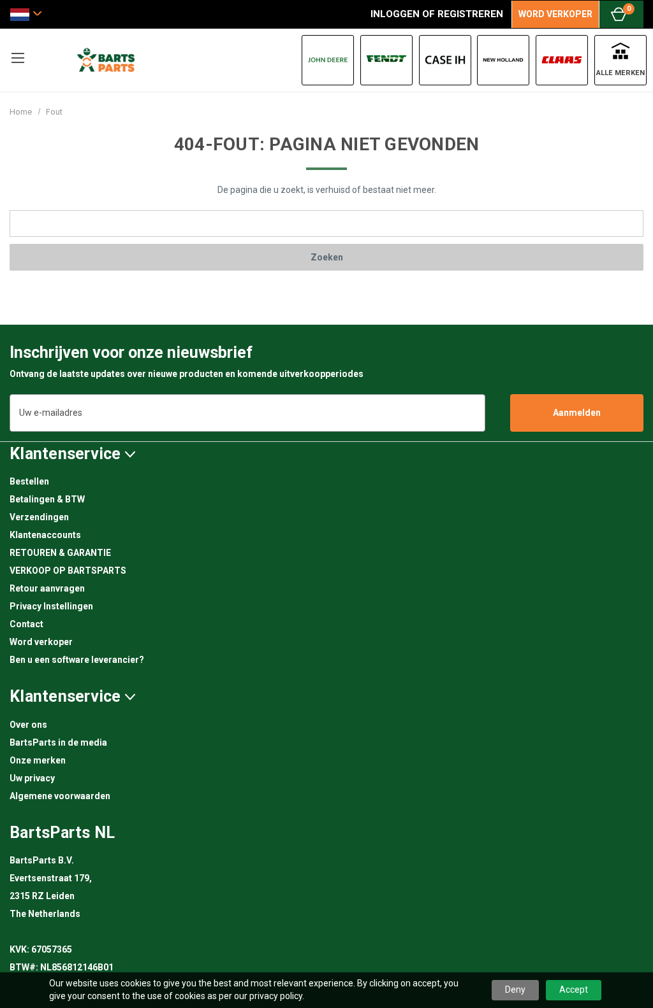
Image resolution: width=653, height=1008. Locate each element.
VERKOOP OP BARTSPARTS (68, 570)
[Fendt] (386, 60)
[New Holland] (503, 60)
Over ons (28, 725)
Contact (26, 624)
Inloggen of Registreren (437, 14)
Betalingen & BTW (47, 499)
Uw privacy (32, 778)
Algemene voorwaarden (60, 796)
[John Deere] (327, 60)
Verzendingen (39, 517)
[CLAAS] (561, 60)
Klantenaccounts (45, 535)
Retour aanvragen (47, 588)
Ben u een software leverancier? (77, 660)
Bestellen (29, 481)
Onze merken (38, 760)
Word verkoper (41, 642)
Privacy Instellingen (51, 606)
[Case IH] (445, 60)
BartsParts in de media (58, 742)
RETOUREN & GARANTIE (60, 553)
